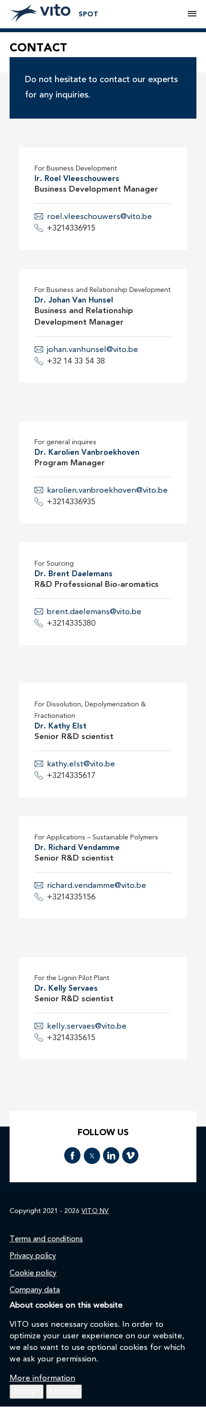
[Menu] (192, 14)
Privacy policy (33, 1256)
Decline (64, 1391)
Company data (35, 1290)
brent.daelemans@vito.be (94, 612)
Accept (26, 1391)
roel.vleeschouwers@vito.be (99, 217)
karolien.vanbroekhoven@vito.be (107, 490)
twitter (92, 1156)
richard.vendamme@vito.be (96, 886)
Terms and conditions (46, 1239)
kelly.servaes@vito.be (86, 1026)
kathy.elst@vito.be (81, 764)
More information (42, 1378)
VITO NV (95, 1211)
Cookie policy (33, 1273)
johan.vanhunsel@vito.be (92, 350)
